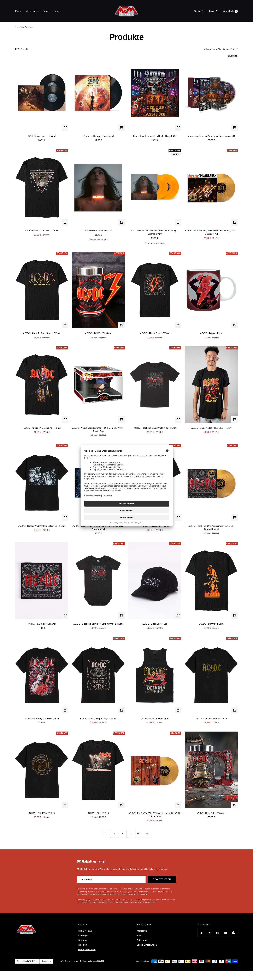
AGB (138, 935)
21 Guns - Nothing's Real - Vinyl (98, 136)
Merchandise (32, 11)
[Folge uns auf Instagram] (218, 933)
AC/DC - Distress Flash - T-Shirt (211, 718)
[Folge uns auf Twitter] (210, 933)
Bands (46, 11)
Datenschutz (142, 940)
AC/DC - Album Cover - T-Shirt (155, 333)
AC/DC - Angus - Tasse (211, 333)
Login (212, 11)
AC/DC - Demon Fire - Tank (155, 718)
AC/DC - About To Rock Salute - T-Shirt (41, 333)
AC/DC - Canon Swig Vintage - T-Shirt (98, 718)
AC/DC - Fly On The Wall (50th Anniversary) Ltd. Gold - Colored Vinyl (154, 815)
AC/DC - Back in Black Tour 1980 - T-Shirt (211, 428)
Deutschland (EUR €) (26, 961)
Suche (197, 11)
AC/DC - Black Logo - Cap (154, 624)
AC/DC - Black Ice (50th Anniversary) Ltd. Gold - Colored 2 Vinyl (211, 527)
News (56, 11)
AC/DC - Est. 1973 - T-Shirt (42, 813)
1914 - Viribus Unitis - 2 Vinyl (41, 136)
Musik (18, 11)
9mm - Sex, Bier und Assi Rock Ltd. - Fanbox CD (211, 136)
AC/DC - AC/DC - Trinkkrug (98, 333)
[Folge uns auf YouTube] (226, 933)
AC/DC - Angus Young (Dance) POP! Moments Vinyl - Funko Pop (98, 429)
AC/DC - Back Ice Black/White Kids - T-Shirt (155, 428)
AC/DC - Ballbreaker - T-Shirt (155, 526)
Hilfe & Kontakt (85, 931)
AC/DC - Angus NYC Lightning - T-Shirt (41, 428)
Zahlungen (83, 935)
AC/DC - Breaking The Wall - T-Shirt (42, 718)
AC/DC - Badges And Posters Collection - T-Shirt (41, 526)
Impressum (141, 931)
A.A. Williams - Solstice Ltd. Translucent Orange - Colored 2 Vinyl (154, 232)
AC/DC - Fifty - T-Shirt (98, 813)
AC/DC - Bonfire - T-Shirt (211, 624)
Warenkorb (230, 11)
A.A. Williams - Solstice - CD (98, 230)
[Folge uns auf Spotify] (234, 933)
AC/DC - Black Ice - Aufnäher (42, 624)
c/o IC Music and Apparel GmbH (90, 961)
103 (139, 833)
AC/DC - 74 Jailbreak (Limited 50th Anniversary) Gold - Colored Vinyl (211, 232)
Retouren (82, 945)
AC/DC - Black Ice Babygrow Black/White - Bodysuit (98, 624)
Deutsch (44, 961)
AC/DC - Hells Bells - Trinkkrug (211, 813)
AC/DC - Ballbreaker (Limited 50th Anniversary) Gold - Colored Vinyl (98, 527)
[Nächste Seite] (147, 834)
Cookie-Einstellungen (146, 945)
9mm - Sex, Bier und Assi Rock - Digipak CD (154, 136)
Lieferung (82, 940)
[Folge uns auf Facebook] (202, 933)
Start (17, 27)
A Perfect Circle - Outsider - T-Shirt (41, 230)
